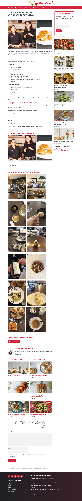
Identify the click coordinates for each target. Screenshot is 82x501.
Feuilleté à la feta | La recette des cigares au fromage (61, 86)
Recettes (13, 468)
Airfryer (50, 7)
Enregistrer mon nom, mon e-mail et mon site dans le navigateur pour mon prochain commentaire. (27, 455)
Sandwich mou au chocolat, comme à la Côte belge (42, 478)
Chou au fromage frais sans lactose (38, 375)
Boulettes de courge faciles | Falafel (16, 414)
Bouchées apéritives (24, 468)
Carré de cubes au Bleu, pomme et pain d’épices (60, 123)
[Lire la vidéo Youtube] (30, 147)
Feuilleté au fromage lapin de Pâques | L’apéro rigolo (36, 395)
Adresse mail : (59, 24)
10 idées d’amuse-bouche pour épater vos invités (14, 376)
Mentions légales (11, 491)
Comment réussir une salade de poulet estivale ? (41, 485)
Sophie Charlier (30, 348)
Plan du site (10, 485)
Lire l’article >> (32, 61)
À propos (56, 7)
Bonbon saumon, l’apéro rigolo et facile (63, 141)
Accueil (9, 468)
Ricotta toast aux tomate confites (62, 51)
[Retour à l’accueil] (41, 3)
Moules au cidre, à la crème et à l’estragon (40, 493)
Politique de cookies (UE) (13, 489)
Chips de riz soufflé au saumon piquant (63, 68)
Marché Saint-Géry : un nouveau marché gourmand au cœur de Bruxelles (47, 489)
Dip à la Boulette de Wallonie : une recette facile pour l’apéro (44, 482)
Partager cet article (15, 341)
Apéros (17, 468)
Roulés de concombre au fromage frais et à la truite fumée (62, 105)
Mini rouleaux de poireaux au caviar (38, 414)
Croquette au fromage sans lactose (16, 395)
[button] (74, 7)
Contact (9, 487)
